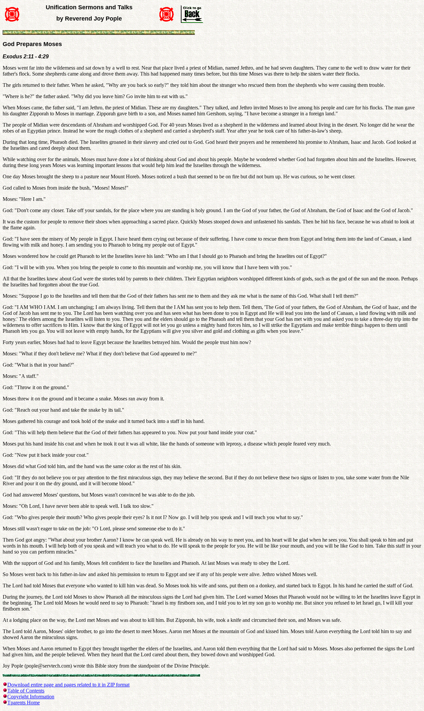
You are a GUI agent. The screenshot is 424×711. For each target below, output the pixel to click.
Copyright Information (30, 696)
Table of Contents (25, 690)
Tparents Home (23, 702)
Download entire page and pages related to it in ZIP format (68, 684)
